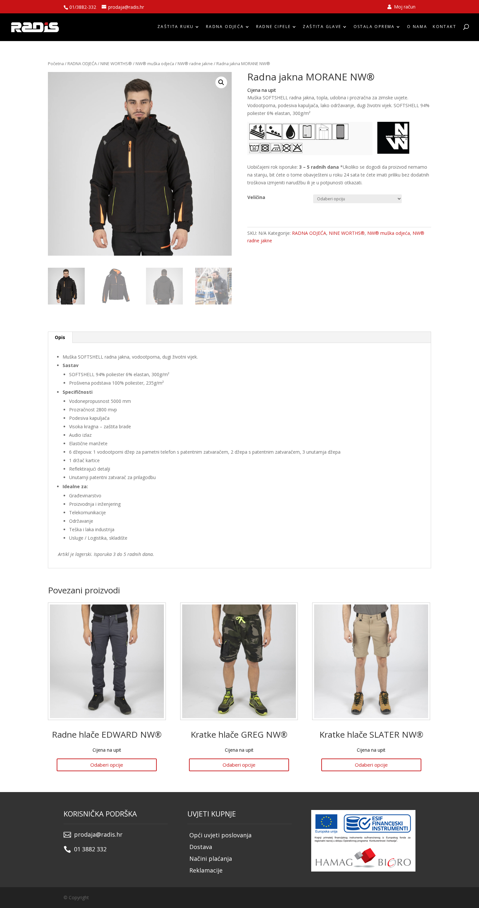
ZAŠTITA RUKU (175, 26)
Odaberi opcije (106, 764)
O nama (417, 26)
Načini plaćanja (210, 858)
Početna (56, 63)
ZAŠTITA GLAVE (322, 26)
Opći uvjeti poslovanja (220, 835)
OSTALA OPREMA (374, 26)
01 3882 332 (90, 849)
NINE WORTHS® (116, 63)
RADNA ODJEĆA (225, 26)
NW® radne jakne (195, 63)
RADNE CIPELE (273, 26)
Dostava (200, 847)
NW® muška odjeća (155, 63)
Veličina (256, 197)
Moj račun (404, 7)
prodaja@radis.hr (98, 834)
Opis (60, 337)
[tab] (60, 337)
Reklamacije (206, 870)
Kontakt (444, 26)
